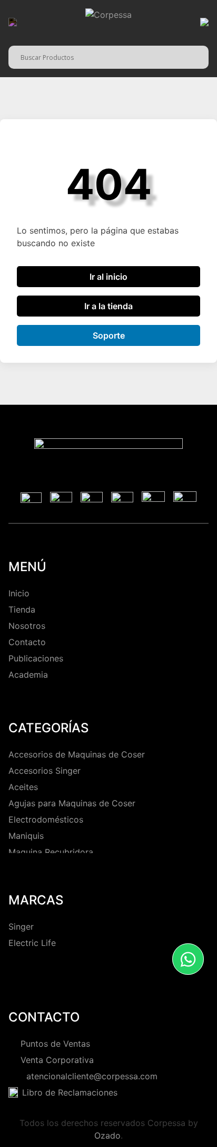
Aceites (23, 787)
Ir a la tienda (108, 306)
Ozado (107, 1135)
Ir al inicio (108, 276)
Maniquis (26, 835)
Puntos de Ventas (55, 1043)
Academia (28, 674)
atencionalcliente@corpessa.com (89, 1076)
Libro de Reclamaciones (69, 1092)
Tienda (21, 609)
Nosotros (26, 625)
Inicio (18, 593)
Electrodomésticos (45, 819)
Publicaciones (35, 658)
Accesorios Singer (44, 770)
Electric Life (32, 943)
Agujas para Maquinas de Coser (71, 803)
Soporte (109, 335)
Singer (21, 926)
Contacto (27, 642)
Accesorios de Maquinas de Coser (76, 754)
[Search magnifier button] (200, 56)
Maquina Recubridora (50, 852)
